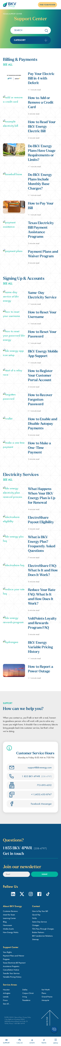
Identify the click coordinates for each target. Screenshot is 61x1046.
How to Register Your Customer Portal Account (40, 375)
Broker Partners (38, 932)
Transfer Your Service (11, 973)
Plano (44, 993)
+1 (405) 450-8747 (41, 794)
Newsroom (7, 925)
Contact (36, 906)
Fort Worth (46, 989)
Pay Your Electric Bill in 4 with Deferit (41, 78)
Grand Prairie (47, 996)
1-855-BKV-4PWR (19, 1023)
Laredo (5, 996)
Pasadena (26, 1000)
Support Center (10, 947)
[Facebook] (39, 894)
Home (5, 14)
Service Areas (10, 984)
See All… (6, 1003)
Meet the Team (9, 914)
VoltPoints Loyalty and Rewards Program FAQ (42, 623)
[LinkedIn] (13, 894)
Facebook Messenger (41, 803)
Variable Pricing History (12, 976)
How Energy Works (10, 932)
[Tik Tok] (48, 894)
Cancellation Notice (11, 969)
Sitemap (35, 939)
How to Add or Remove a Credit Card (40, 102)
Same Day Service (39, 921)
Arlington (6, 993)
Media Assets (8, 928)
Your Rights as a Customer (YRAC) (15, 1019)
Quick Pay (36, 914)
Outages (35, 925)
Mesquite (45, 1000)
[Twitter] (22, 894)
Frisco (5, 1000)
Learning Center (9, 918)
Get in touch (13, 854)
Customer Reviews (10, 911)
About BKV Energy (12, 906)
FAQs (34, 918)
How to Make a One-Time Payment (39, 448)
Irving (24, 996)
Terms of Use (18, 1017)
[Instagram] (31, 894)
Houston (6, 989)
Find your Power (47, 5)
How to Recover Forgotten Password (40, 399)
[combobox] (30, 40)
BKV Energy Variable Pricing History (40, 647)
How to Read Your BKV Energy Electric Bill (42, 126)
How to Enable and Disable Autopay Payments (42, 424)
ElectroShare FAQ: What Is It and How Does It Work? (43, 570)
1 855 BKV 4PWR (37, 776)
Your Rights (7, 952)
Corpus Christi (28, 993)
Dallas (24, 989)
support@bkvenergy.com (40, 767)
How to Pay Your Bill (40, 911)
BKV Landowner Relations (42, 935)
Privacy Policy (27, 1017)
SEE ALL (7, 64)
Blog (5, 921)
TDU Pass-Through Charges (43, 928)
